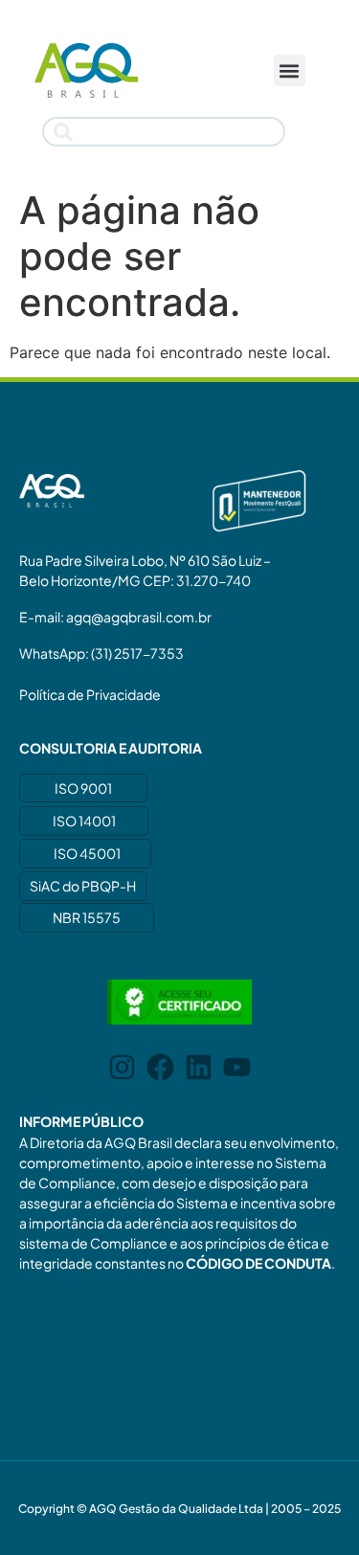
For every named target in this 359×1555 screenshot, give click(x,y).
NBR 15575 (87, 917)
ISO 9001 (83, 788)
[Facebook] (160, 1067)
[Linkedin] (199, 1067)
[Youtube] (237, 1067)
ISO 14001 (84, 820)
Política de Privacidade (90, 694)
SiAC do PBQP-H (83, 885)
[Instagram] (122, 1067)
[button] (289, 70)
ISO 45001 (87, 853)
